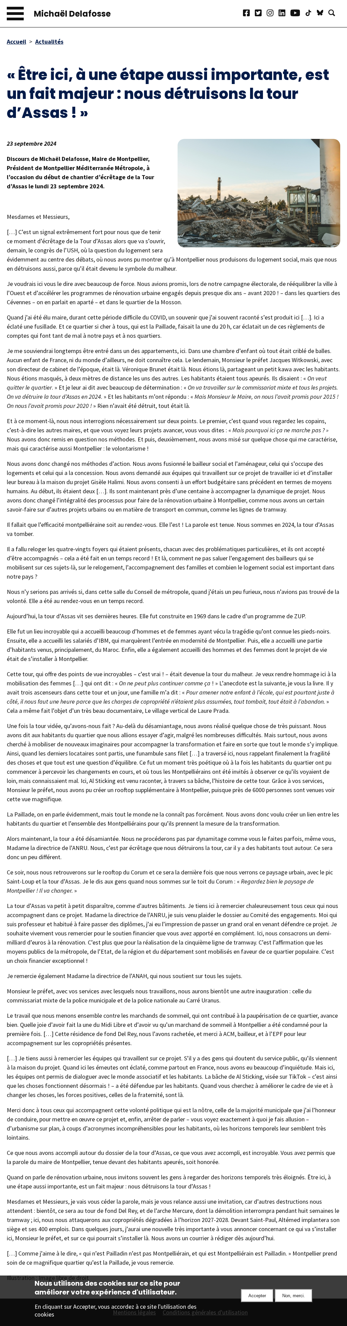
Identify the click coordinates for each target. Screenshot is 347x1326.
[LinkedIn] (284, 13)
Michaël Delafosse (72, 13)
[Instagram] (273, 13)
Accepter (257, 1295)
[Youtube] (297, 13)
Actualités (49, 41)
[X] (261, 13)
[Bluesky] (322, 13)
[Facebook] (249, 13)
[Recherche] (334, 13)
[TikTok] (311, 13)
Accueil (16, 41)
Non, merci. (293, 1295)
